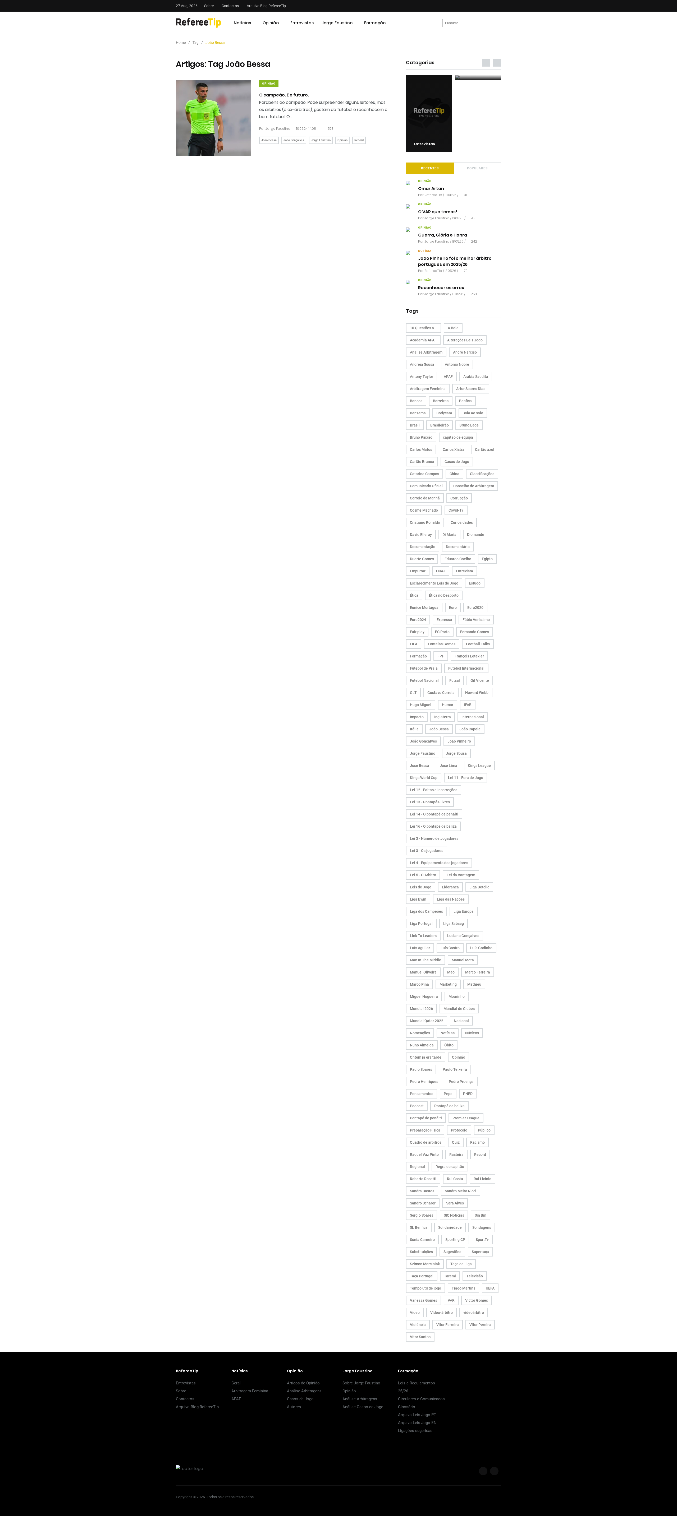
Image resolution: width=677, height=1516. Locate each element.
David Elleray (421, 534)
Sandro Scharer (423, 1203)
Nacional (461, 1021)
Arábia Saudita (475, 376)
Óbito (449, 1045)
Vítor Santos (420, 1337)
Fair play (417, 632)
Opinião (271, 23)
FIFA (413, 644)
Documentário (458, 547)
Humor (447, 705)
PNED (468, 1094)
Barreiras (441, 401)
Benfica (465, 401)
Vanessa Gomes (423, 1300)
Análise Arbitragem (426, 352)
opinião (269, 83)
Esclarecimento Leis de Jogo (434, 583)
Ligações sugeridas (415, 1430)
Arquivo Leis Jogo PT (417, 1414)
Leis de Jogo (420, 887)
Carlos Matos (421, 449)
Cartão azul (484, 449)
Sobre (209, 6)
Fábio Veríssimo (476, 620)
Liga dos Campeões (426, 911)
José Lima (448, 765)
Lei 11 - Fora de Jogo (465, 778)
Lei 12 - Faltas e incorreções (433, 790)
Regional (417, 1167)
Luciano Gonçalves (463, 936)
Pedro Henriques (424, 1081)
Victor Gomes (476, 1300)
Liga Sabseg (453, 923)
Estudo (475, 583)
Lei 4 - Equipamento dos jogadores (439, 863)
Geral (236, 1383)
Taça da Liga (461, 1264)
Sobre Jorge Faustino (361, 1383)
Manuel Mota (463, 960)
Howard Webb (476, 692)
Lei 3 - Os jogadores (426, 851)
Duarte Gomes (422, 559)
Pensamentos (421, 1094)
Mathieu (474, 984)
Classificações (482, 474)
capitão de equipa (458, 437)
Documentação (422, 547)
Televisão (474, 1276)
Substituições (421, 1252)
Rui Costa (455, 1179)
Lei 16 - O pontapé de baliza (433, 826)
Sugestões (452, 1252)
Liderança (450, 887)
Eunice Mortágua (424, 607)
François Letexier (469, 656)
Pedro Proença (461, 1081)
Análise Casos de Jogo (362, 1406)
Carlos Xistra (453, 449)
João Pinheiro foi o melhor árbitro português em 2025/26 (455, 262)
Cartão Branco (422, 462)
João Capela (470, 729)
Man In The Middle (425, 960)
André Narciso (465, 352)
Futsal (454, 680)
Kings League (479, 765)
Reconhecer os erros (441, 288)
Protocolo (459, 1130)
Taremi (450, 1276)
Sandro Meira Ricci (460, 1191)
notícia (424, 251)
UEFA (490, 1288)
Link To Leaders (423, 936)
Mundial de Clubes (459, 1009)
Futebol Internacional (466, 668)
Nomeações (420, 1033)
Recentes (430, 168)
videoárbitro (473, 1312)
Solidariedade (450, 1227)
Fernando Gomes (474, 632)
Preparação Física (425, 1130)
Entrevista (464, 571)
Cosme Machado (424, 510)
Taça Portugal (421, 1276)
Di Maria (449, 534)
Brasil (415, 425)
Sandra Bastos (422, 1191)
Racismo (477, 1142)
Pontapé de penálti (426, 1118)
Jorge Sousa (456, 753)
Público (484, 1130)
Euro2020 (475, 607)
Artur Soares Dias (470, 389)
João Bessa (269, 140)
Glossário (406, 1406)
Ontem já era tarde (425, 1057)
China (454, 474)
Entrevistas (302, 23)
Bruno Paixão (421, 437)
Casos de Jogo (457, 462)
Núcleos (472, 1033)
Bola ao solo (473, 413)
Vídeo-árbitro (441, 1312)
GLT (413, 692)
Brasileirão (439, 425)
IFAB (468, 705)
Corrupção (459, 498)
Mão (451, 972)
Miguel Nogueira (424, 996)
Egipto (487, 559)
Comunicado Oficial (426, 486)
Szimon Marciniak (425, 1264)
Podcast (417, 1106)
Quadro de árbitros (425, 1142)
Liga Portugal (421, 923)
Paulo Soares (421, 1069)
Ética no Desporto (444, 595)
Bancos (416, 401)
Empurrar (418, 571)
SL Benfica (419, 1227)
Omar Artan (431, 189)
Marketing (448, 984)
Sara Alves (455, 1203)
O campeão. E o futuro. (284, 95)
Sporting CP (455, 1239)
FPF (440, 656)
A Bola (453, 328)
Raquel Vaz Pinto (424, 1154)
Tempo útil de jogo (425, 1288)
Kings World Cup (423, 778)
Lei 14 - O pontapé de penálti (434, 814)
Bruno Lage (469, 425)
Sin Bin (480, 1215)
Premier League (465, 1118)
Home (181, 42)
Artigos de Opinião (303, 1383)
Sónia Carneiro (422, 1239)
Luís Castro (450, 948)
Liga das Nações (451, 899)
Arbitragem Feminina (428, 389)
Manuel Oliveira (423, 972)
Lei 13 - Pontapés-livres (430, 802)
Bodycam (444, 413)
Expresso (444, 620)
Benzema (418, 413)
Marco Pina (419, 984)
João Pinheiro (459, 741)
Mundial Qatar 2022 (426, 1021)
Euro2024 (418, 620)
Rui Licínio (482, 1179)
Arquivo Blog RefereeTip (266, 6)
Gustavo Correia (441, 692)
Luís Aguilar (420, 948)
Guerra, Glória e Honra (442, 235)
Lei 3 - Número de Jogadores (434, 838)
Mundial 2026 (421, 1009)
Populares (477, 168)
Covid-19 (456, 510)
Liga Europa (464, 911)
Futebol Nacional (424, 680)
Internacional (472, 717)
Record (359, 140)
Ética (414, 595)
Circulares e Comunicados (421, 1399)
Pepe (448, 1094)
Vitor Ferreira (447, 1325)
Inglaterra (442, 717)
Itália (414, 729)
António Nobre (457, 364)
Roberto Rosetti (423, 1179)
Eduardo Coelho (458, 559)
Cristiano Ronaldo (425, 522)
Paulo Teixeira (455, 1069)
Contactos (230, 6)
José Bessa (419, 765)
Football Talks (478, 644)
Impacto (417, 717)
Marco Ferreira (477, 972)
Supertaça (480, 1252)
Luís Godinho (481, 948)
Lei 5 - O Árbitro (423, 875)
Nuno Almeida (422, 1045)
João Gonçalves (293, 140)
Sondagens (481, 1227)
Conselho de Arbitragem (473, 486)
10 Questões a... (423, 328)
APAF (448, 376)
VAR (451, 1300)
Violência (418, 1325)
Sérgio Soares (421, 1215)
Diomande (475, 534)
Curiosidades (462, 522)
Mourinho (457, 996)
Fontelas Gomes (441, 644)
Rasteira (456, 1154)
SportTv (482, 1239)
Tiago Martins (463, 1288)
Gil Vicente (479, 680)
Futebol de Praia (424, 668)
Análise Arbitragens (304, 1391)
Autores (294, 1406)
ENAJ (440, 571)
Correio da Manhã (425, 498)
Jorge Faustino (337, 23)
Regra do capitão (450, 1167)
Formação (375, 23)
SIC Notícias (454, 1215)
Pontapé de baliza (449, 1106)
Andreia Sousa (422, 364)
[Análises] (478, 77)
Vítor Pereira (480, 1325)
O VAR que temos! (437, 212)
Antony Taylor (421, 376)
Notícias (242, 23)
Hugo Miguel (420, 705)
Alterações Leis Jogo (465, 340)
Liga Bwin (418, 899)
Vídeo (415, 1312)
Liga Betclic (479, 887)
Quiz (456, 1142)
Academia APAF (423, 340)
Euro (453, 607)
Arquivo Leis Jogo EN (417, 1422)
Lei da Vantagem (461, 875)
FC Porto (442, 632)
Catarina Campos (424, 474)
